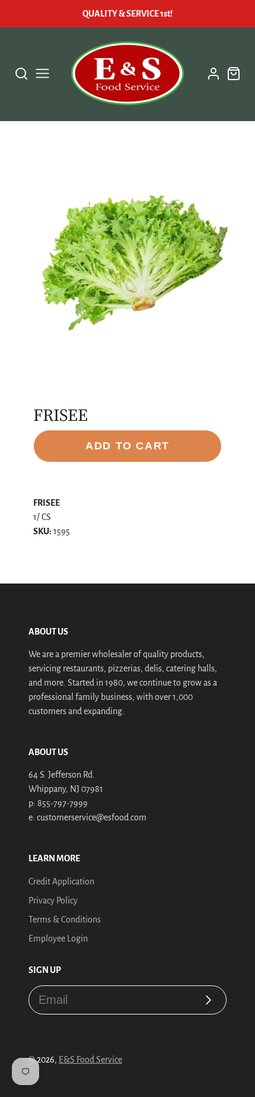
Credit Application (61, 881)
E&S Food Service (90, 1059)
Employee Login (58, 938)
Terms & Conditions (64, 919)
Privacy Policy (53, 900)
